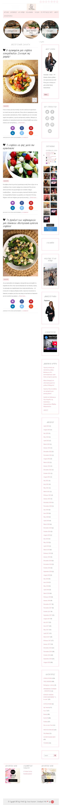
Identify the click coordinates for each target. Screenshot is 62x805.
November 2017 (48, 608)
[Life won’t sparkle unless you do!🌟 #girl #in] (54, 176)
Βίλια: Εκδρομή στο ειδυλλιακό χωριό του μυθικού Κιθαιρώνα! (49, 383)
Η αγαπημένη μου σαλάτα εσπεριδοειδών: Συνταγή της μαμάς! (17, 53)
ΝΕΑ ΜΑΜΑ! (29, 12)
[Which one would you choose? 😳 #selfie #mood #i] (47, 198)
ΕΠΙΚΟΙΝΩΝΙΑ (8, 16)
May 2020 (46, 517)
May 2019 (46, 542)
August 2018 (47, 575)
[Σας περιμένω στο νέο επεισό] (54, 183)
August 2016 (47, 662)
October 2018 (47, 568)
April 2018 (46, 589)
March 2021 (47, 491)
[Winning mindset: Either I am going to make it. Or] (54, 169)
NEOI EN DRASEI (49, 729)
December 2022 (48, 451)
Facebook (43, 2)
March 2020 (47, 524)
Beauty (45, 714)
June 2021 (46, 484)
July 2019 (46, 538)
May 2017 (46, 629)
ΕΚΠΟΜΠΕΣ (13, 12)
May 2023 (46, 437)
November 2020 (48, 506)
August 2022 (47, 458)
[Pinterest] (31, 128)
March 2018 (47, 593)
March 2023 (47, 444)
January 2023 (47, 448)
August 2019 (47, 535)
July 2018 (46, 578)
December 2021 (48, 469)
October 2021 (47, 473)
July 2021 (46, 480)
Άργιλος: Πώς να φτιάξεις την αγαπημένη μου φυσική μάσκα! (50, 391)
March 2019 (47, 549)
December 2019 (48, 528)
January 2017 (47, 644)
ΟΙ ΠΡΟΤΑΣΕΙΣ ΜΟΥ (47, 12)
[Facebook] (22, 128)
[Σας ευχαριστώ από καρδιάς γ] (47, 190)
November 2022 (48, 455)
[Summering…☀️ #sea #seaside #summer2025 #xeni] (47, 212)
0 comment (25, 137)
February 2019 (47, 553)
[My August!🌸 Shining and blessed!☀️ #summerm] (47, 205)
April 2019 (46, 546)
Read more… (22, 122)
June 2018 (46, 582)
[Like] (12, 128)
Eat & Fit (6, 106)
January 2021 (47, 498)
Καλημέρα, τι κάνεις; (49, 685)
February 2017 (47, 640)
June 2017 (46, 626)
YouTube (54, 2)
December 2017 (48, 604)
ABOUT (56, 12)
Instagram (46, 2)
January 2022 (47, 466)
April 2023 (46, 440)
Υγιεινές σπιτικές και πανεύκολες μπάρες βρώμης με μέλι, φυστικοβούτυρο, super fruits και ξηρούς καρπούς (50, 372)
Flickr (49, 2)
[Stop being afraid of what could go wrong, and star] (47, 169)
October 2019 (47, 531)
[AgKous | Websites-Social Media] (52, 801)
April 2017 (46, 633)
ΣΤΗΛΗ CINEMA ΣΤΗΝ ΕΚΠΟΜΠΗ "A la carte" (50, 697)
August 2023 (47, 429)
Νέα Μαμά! (47, 733)
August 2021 (47, 477)
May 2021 (46, 488)
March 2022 (47, 462)
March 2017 (47, 637)
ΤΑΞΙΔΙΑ (36, 12)
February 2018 (47, 597)
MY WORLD (21, 12)
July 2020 (46, 509)
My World (46, 707)
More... (46, 94)
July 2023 (46, 433)
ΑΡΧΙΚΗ (6, 12)
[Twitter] (22, 133)
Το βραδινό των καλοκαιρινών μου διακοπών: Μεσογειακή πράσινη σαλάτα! (20, 223)
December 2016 (48, 648)
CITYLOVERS (48, 704)
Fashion (46, 721)
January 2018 (47, 600)
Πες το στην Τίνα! (48, 725)
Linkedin (52, 2)
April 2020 (46, 520)
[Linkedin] (12, 133)
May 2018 (46, 586)
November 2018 (48, 564)
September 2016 (48, 658)
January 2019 (47, 557)
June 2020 (46, 513)
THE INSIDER (48, 681)
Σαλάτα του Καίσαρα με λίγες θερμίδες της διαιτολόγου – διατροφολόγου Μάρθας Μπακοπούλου (50, 401)
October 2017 (47, 611)
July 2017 (46, 622)
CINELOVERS (48, 678)
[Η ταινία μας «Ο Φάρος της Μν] (54, 198)
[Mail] (31, 133)
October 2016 (47, 655)
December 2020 (48, 502)
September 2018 (48, 571)
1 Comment (25, 310)
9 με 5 (45, 710)
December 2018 (48, 560)
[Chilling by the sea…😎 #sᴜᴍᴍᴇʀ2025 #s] (54, 205)
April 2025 (46, 426)
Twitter (41, 2)
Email (57, 2)
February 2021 (47, 495)
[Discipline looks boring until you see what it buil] (47, 176)
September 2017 (48, 615)
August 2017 (47, 618)
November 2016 (48, 651)
